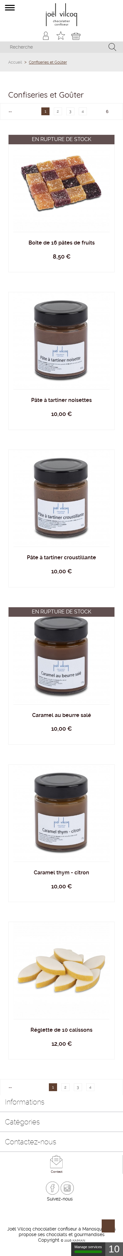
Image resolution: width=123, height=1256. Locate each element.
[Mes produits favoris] (60, 36)
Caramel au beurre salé (61, 715)
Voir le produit (61, 174)
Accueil (15, 62)
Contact (56, 1171)
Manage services (88, 1247)
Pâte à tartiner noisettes (61, 400)
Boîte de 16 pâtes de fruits (62, 243)
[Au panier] (61, 349)
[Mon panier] (76, 36)
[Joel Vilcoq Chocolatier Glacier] (61, 14)
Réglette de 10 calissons (61, 1030)
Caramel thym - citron (61, 872)
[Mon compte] (45, 36)
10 (114, 1249)
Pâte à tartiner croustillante (61, 557)
